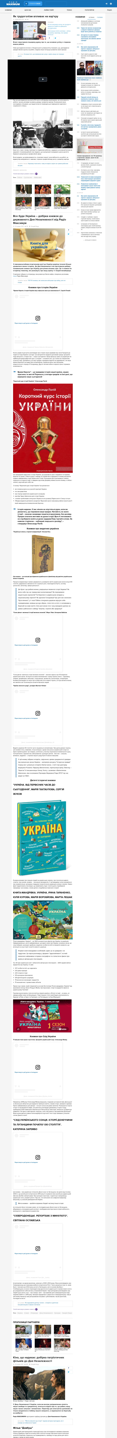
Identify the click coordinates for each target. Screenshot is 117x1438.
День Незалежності (46, 1313)
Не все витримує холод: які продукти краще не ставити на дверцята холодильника (59, 26)
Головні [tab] (100, 17)
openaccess (23, 170)
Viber (36, 174)
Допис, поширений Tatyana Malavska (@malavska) (38, 347)
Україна (19, 1313)
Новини (8, 10)
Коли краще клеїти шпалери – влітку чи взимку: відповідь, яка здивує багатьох (59, 33)
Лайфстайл (49, 10)
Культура (57, 1313)
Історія (26, 1313)
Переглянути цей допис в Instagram (26, 323)
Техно (69, 10)
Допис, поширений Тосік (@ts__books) (37, 1277)
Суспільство (28, 177)
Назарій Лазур (35, 226)
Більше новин (90, 240)
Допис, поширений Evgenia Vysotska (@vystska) (38, 669)
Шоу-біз (28, 10)
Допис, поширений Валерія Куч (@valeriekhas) (38, 1186)
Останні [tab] (91, 17)
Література (34, 1313)
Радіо (109, 10)
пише (15, 276)
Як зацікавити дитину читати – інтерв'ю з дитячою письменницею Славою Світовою (38, 1304)
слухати (34, 4)
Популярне (89, 10)
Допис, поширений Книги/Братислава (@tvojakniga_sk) (37, 742)
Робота (19, 177)
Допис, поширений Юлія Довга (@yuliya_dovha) (38, 1096)
